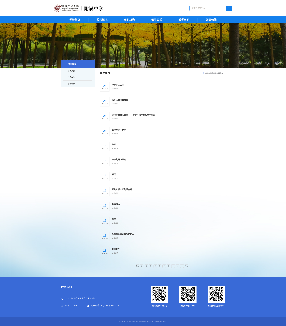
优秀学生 (71, 77)
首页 (137, 266)
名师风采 (71, 71)
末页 (186, 266)
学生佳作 (71, 84)
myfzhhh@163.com (110, 305)
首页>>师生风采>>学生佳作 (214, 73)
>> (182, 266)
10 (177, 266)
